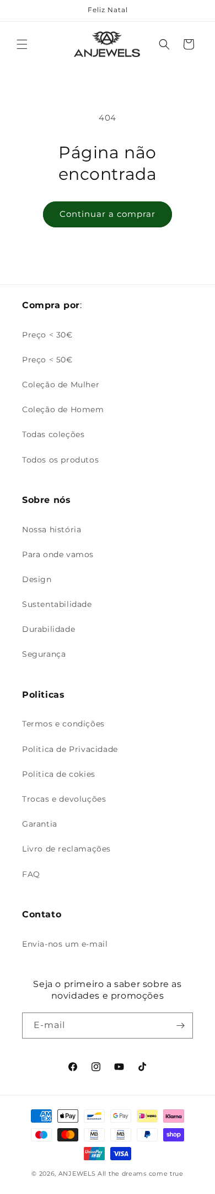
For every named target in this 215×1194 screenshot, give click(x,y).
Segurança (44, 654)
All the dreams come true (141, 1173)
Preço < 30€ (47, 335)
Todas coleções (53, 434)
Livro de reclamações (66, 849)
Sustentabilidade (57, 604)
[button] (22, 44)
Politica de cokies (58, 774)
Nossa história (51, 529)
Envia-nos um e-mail (65, 944)
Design (37, 579)
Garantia (39, 824)
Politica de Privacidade (70, 749)
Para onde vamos (58, 554)
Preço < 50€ (47, 360)
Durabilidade (48, 629)
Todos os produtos (60, 460)
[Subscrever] (180, 1026)
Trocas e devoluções (64, 799)
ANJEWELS (77, 1173)
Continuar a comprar (107, 214)
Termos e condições (63, 724)
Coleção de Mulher (60, 385)
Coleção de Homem (63, 409)
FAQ (31, 874)
